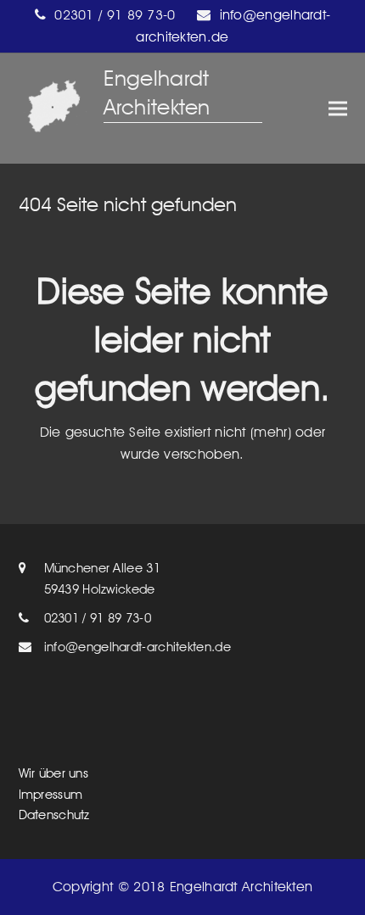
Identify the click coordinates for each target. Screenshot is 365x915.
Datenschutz (54, 815)
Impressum (51, 794)
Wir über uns (54, 773)
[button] (337, 109)
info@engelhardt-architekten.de (137, 647)
